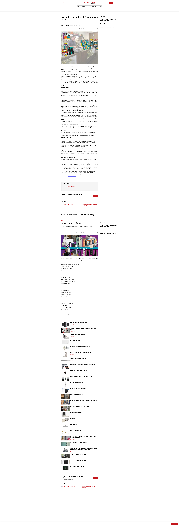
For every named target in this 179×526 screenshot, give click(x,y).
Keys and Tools (100, 9)
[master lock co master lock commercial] (65, 414)
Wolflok (71, 468)
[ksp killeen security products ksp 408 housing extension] (65, 432)
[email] (83, 28)
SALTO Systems (72, 439)
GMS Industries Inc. (73, 372)
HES (71, 384)
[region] (89, 524)
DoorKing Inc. (72, 366)
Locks (95, 9)
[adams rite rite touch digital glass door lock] (65, 324)
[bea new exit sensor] (65, 342)
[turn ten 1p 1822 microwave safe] (65, 462)
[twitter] (79, 28)
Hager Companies (73, 378)
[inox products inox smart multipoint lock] (65, 396)
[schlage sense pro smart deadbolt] (65, 444)
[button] (62, 3)
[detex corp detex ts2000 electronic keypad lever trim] (65, 354)
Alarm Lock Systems (73, 336)
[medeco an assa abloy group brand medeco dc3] (65, 420)
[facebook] (76, 28)
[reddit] (81, 28)
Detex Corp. (72, 354)
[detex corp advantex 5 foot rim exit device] (65, 360)
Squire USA (72, 451)
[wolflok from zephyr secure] (65, 468)
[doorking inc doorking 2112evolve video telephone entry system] (65, 366)
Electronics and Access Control (78, 9)
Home (62, 220)
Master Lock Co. (72, 414)
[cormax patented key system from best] (65, 348)
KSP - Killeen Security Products (75, 432)
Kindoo (71, 408)
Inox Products (72, 396)
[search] (64, 3)
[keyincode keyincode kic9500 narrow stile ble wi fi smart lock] (65, 402)
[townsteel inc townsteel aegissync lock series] (65, 456)
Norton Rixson (72, 426)
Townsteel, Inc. (72, 456)
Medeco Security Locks (73, 420)
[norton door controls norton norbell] (65, 426)
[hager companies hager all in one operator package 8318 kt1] (65, 378)
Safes (106, 9)
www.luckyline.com (72, 176)
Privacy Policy (30, 523)
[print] (97, 28)
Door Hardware (89, 9)
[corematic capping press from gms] (65, 372)
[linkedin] (78, 28)
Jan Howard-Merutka (65, 25)
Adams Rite (72, 324)
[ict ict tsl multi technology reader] (65, 390)
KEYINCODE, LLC (72, 402)
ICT (70, 390)
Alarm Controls (72, 331)
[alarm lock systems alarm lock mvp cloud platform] (65, 336)
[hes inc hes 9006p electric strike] (65, 384)
